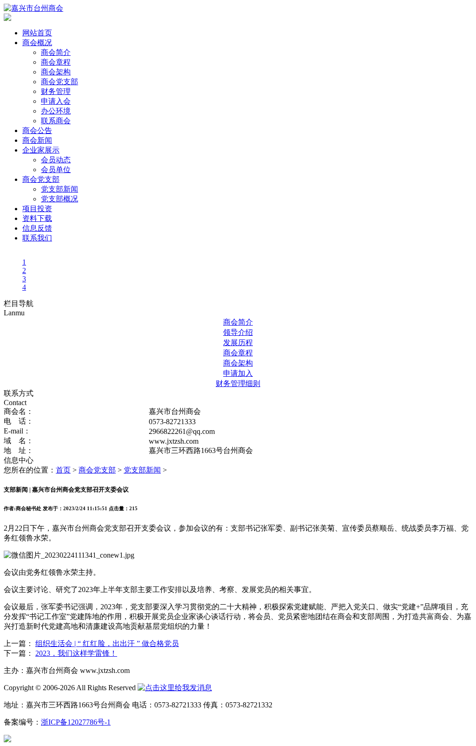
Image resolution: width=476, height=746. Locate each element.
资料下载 (37, 218)
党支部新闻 (59, 189)
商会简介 (56, 52)
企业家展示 (41, 150)
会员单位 (56, 169)
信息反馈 (37, 228)
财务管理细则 (238, 383)
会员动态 (56, 160)
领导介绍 (238, 332)
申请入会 (56, 101)
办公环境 (56, 111)
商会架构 (56, 72)
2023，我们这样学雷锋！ (76, 653)
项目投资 (37, 209)
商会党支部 (59, 82)
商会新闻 (37, 140)
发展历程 (238, 342)
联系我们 (37, 238)
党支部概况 (59, 199)
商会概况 (37, 43)
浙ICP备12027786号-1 (76, 722)
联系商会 (56, 121)
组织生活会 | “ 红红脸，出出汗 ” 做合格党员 (107, 643)
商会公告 (37, 130)
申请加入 (238, 373)
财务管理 (56, 91)
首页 (63, 470)
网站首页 (37, 33)
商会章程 (56, 62)
